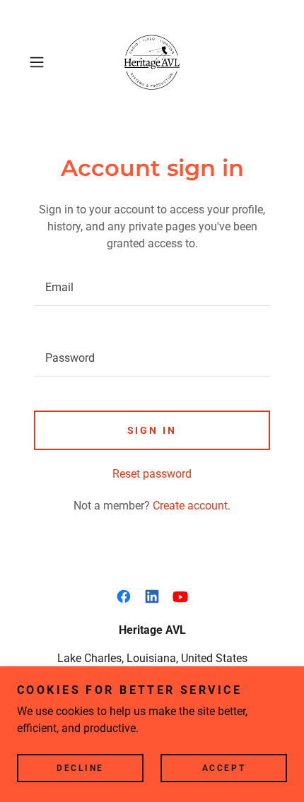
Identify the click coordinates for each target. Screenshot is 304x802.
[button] (42, 62)
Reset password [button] (152, 473)
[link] (152, 62)
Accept (223, 768)
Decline (80, 768)
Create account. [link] (191, 505)
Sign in (152, 430)
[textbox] (152, 287)
